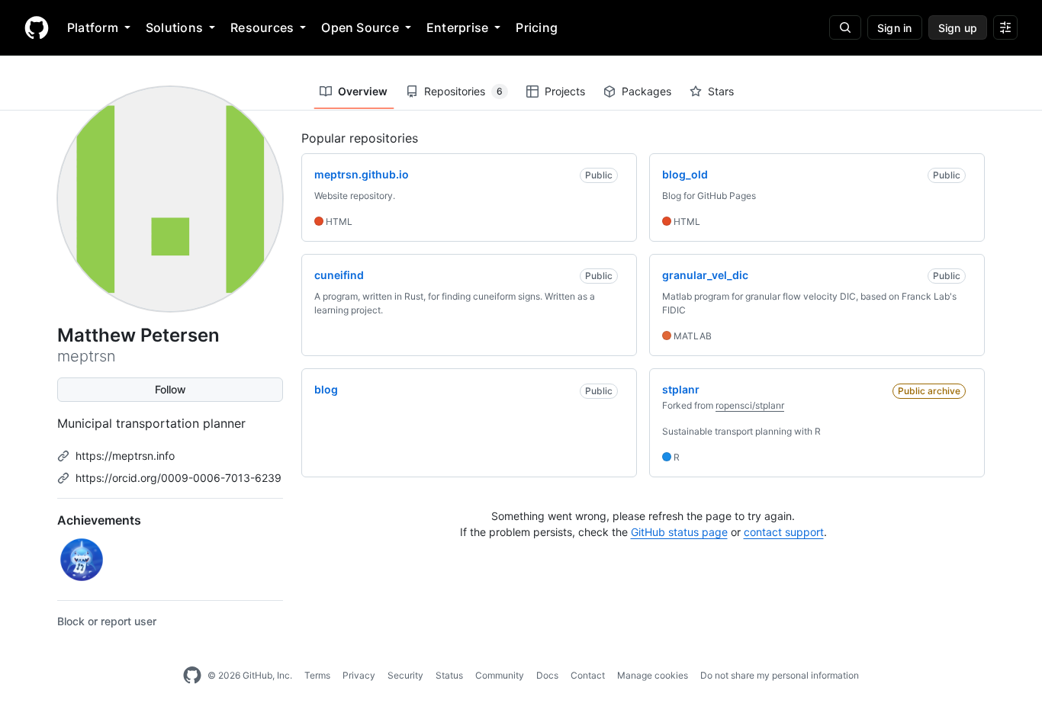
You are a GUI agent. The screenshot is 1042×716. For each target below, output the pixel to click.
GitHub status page (679, 531)
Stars (721, 91)
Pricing (537, 27)
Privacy (359, 675)
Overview (363, 91)
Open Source (360, 27)
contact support (784, 531)
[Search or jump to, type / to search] (845, 27)
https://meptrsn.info (125, 455)
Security (405, 675)
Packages (646, 91)
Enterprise (457, 27)
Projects (565, 91)
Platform (92, 27)
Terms (317, 675)
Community (499, 675)
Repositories (463, 91)
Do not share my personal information (779, 675)
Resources (262, 27)
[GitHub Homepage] (192, 675)
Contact (588, 675)
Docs (547, 675)
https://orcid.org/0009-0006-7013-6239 (178, 477)
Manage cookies (652, 675)
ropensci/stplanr (750, 405)
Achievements (99, 520)
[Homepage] (36, 27)
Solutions (174, 27)
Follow (170, 389)
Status (449, 675)
